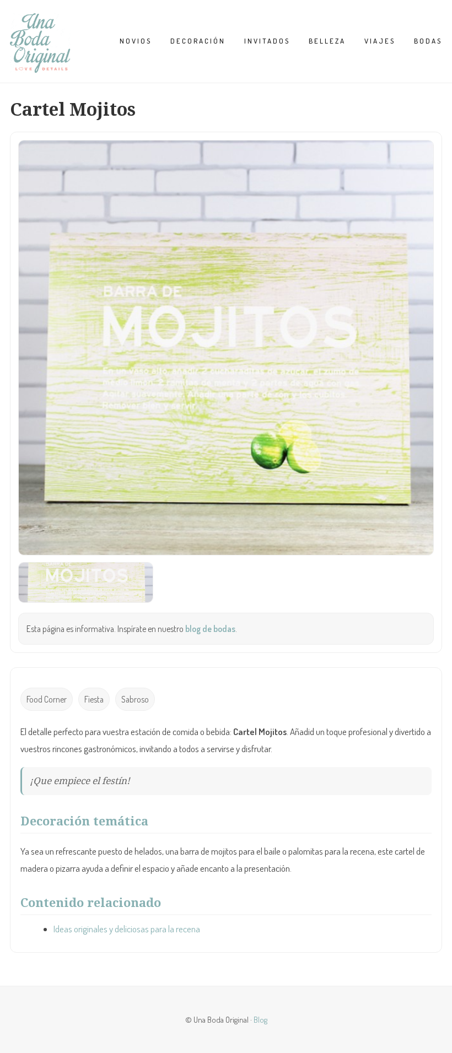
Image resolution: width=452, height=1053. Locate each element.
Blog (260, 1019)
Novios (136, 40)
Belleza (327, 40)
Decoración (197, 40)
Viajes (379, 40)
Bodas (428, 40)
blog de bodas (210, 628)
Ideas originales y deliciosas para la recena (126, 929)
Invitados (267, 40)
